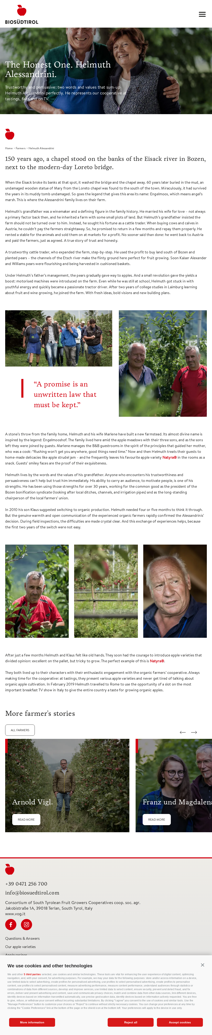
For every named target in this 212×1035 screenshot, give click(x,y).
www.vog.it (15, 913)
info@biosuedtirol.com (32, 893)
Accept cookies (180, 1022)
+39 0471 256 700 (26, 884)
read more (26, 819)
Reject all (130, 1022)
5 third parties (32, 974)
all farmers (20, 730)
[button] (203, 965)
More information (32, 1022)
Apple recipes (16, 955)
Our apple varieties (20, 946)
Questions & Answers (22, 938)
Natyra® (170, 457)
